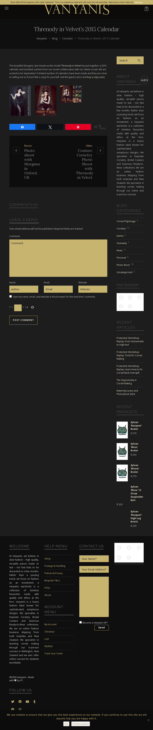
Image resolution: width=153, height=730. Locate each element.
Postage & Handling (54, 565)
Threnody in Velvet (71, 65)
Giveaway (123, 243)
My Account (50, 624)
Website (82, 282)
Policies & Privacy (53, 573)
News (121, 250)
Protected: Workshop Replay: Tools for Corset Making (129, 355)
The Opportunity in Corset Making (127, 381)
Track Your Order (53, 653)
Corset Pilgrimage (127, 221)
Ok (66, 723)
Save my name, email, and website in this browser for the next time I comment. (54, 296)
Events (121, 235)
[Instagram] (123, 300)
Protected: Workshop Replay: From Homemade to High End (130, 341)
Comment (14, 236)
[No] (148, 720)
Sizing (47, 558)
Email (46, 282)
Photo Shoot (125, 265)
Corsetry (123, 228)
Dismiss (139, 2)
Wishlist (48, 646)
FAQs (47, 587)
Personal (122, 257)
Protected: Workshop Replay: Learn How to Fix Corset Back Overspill (129, 369)
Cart (46, 639)
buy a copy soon (96, 77)
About (47, 595)
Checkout (49, 631)
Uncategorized (126, 272)
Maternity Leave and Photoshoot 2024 (127, 392)
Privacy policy (80, 723)
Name (12, 282)
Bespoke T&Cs (52, 580)
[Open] (121, 297)
